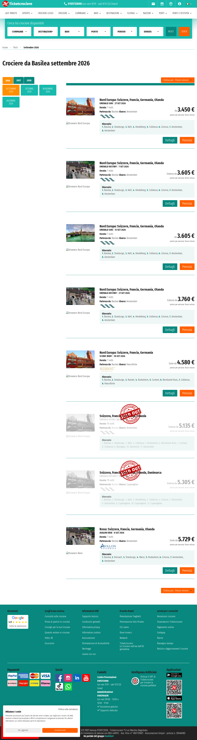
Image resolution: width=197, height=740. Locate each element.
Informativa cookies (91, 632)
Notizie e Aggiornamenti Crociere (172, 648)
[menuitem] (153, 4)
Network (123, 637)
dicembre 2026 (11, 102)
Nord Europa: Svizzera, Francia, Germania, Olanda (132, 100)
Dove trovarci (126, 632)
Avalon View (106, 532)
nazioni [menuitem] (147, 13)
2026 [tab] (8, 80)
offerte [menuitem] (26, 13)
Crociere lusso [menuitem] (45, 13)
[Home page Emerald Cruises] (107, 115)
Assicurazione (88, 637)
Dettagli (170, 140)
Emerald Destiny (108, 166)
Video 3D (49, 637)
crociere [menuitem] (62, 13)
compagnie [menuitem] (80, 13)
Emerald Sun (106, 103)
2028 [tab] (29, 80)
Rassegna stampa (165, 643)
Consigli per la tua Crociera (57, 627)
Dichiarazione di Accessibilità (95, 643)
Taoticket (109, 736)
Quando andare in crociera (57, 632)
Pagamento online (165, 627)
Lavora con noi (89, 654)
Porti (15, 47)
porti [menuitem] (161, 13)
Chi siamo (124, 627)
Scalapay (161, 632)
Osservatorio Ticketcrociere (169, 621)
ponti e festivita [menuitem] (181, 13)
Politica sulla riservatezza (68, 709)
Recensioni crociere (166, 616)
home (5, 47)
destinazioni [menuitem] (112, 13)
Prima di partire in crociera (57, 621)
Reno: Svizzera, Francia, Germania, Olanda (127, 529)
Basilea (115, 111)
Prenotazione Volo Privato (132, 621)
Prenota (187, 140)
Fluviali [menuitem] (131, 13)
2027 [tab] (18, 80)
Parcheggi (86, 648)
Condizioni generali (91, 621)
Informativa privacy (91, 627)
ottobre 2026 (29, 90)
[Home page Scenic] (107, 368)
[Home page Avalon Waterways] (108, 545)
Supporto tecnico (90, 616)
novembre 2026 (48, 90)
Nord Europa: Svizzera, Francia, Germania (126, 352)
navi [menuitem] (96, 13)
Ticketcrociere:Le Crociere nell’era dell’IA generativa (132, 646)
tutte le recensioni (17, 626)
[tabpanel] (29, 97)
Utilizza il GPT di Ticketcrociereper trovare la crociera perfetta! (148, 681)
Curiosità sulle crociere (55, 616)
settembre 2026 (11, 90)
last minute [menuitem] (11, 13)
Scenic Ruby (106, 356)
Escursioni (49, 643)
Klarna (160, 637)
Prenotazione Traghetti (130, 616)
